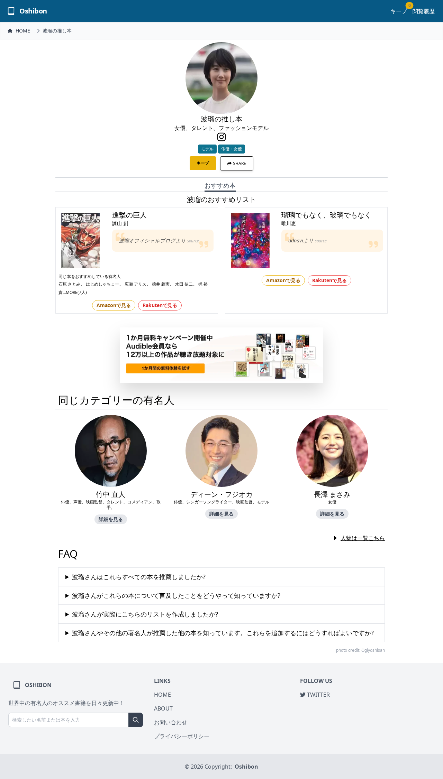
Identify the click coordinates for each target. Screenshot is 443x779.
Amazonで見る (114, 305)
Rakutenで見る (160, 305)
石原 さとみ (69, 284)
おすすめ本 (220, 185)
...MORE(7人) (75, 292)
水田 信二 (184, 284)
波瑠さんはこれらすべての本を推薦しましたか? (139, 577)
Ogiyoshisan (373, 650)
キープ (398, 11)
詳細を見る (111, 519)
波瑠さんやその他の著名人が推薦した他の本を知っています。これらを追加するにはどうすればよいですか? (223, 633)
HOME (23, 30)
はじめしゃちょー (102, 284)
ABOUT (163, 708)
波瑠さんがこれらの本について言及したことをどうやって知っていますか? (176, 595)
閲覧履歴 (424, 11)
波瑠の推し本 (57, 30)
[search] (135, 720)
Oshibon (246, 766)
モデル (207, 149)
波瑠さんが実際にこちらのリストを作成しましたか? (145, 614)
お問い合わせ (170, 722)
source (193, 240)
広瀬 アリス (135, 284)
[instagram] (221, 137)
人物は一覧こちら (363, 538)
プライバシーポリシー (181, 736)
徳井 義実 (161, 284)
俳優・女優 (231, 149)
